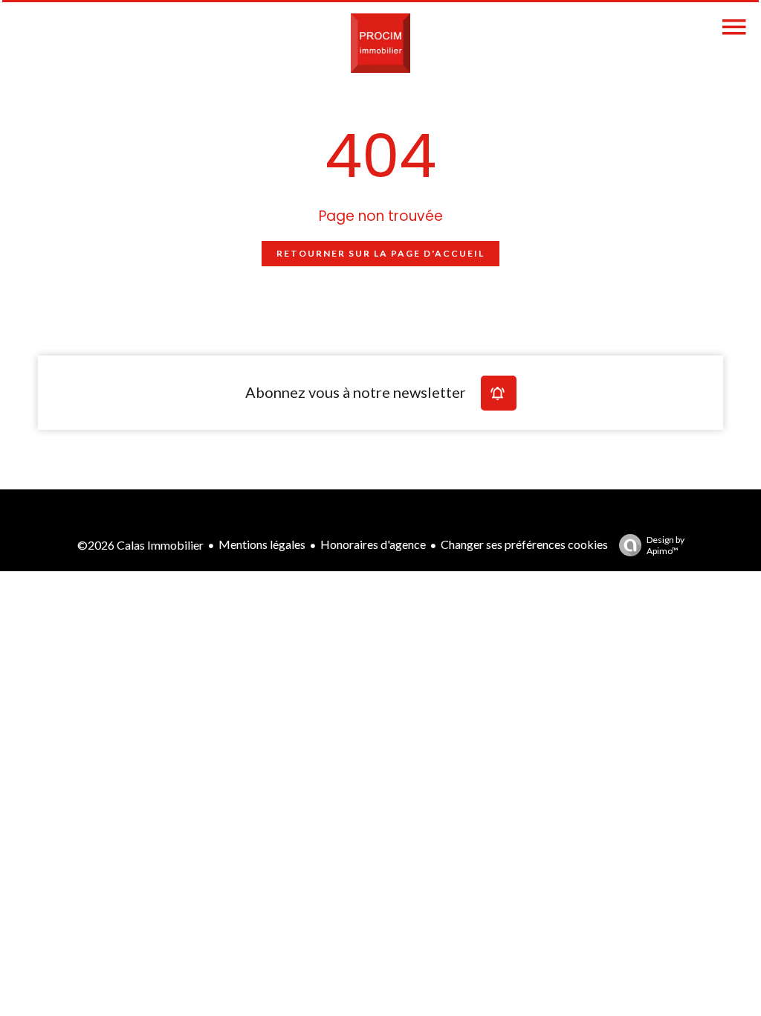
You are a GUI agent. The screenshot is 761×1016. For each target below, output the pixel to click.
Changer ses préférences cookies (524, 544)
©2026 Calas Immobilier (140, 545)
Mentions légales (261, 544)
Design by (665, 545)
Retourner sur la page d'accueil (380, 253)
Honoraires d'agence (373, 544)
